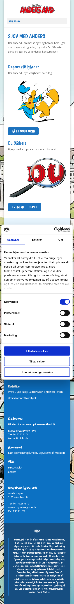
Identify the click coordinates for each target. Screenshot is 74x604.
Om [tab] (60, 239)
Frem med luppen (25, 207)
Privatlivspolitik (15, 467)
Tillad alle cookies (37, 350)
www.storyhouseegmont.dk (22, 507)
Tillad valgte (37, 361)
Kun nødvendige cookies (37, 371)
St (9, 493)
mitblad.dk (60, 452)
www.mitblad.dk (46, 424)
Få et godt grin (23, 131)
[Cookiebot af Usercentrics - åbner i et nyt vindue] (54, 229)
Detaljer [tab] (37, 239)
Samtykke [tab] (13, 239)
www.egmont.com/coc (42, 585)
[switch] (65, 313)
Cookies (12, 472)
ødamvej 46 (17, 493)
